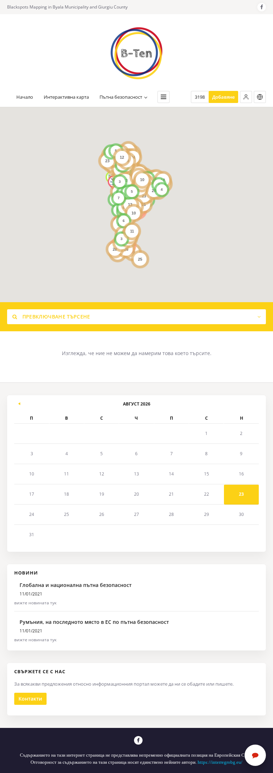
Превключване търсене (55, 316)
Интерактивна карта (66, 97)
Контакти (30, 698)
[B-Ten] (136, 53)
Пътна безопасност (121, 97)
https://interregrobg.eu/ (220, 762)
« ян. (19, 402)
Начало (24, 97)
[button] (246, 97)
